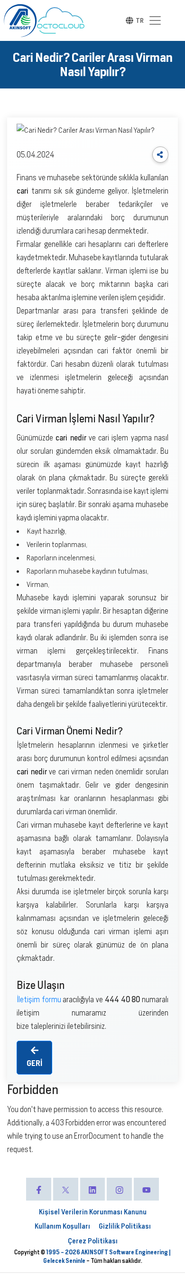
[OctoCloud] (60, 20)
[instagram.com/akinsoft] (119, 1189)
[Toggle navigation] (155, 20)
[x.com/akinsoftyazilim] (65, 1189)
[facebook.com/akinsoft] (38, 1189)
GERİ (34, 1063)
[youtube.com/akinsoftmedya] (146, 1189)
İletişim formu (39, 999)
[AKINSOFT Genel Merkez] (20, 20)
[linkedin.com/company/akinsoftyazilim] (92, 1189)
